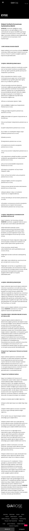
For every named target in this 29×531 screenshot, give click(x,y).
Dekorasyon (13, 516)
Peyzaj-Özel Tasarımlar (11, 521)
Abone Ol (7, 529)
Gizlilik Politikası (21, 524)
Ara (27, 3)
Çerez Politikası (11, 524)
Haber (20, 516)
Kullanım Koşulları (13, 526)
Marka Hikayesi (6, 518)
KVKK (4, 524)
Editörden (12, 514)
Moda (17, 514)
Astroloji (5, 514)
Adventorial (14, 518)
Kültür (22, 514)
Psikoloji (21, 521)
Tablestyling (22, 518)
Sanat (7, 516)
